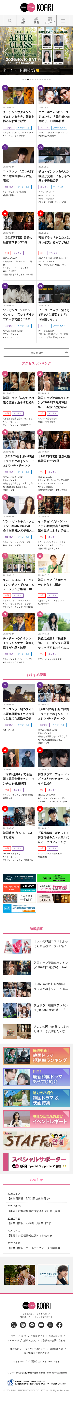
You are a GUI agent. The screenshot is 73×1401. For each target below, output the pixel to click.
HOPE (7, 853)
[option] (19, 1275)
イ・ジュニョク (47, 331)
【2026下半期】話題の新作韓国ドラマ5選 (17, 240)
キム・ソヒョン (11, 542)
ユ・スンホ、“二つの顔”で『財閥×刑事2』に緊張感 (18, 176)
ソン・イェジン (26, 132)
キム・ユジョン (47, 132)
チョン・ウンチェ (12, 795)
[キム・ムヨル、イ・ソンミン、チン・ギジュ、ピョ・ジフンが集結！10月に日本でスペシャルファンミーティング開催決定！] (19, 563)
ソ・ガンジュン (47, 265)
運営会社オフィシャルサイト (45, 1361)
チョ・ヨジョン (47, 198)
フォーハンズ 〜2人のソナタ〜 (53, 801)
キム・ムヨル (25, 600)
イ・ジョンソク (46, 542)
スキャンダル (10, 132)
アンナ (42, 418)
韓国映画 (29, 860)
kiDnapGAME (10, 258)
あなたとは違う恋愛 (49, 258)
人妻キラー (44, 604)
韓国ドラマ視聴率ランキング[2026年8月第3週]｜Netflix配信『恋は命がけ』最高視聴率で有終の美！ (54, 402)
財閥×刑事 (21, 192)
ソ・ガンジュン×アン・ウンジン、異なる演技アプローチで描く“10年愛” (18, 314)
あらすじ (64, 258)
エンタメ (9, 127)
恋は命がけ (52, 418)
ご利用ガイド (37, 1336)
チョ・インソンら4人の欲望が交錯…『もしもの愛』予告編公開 (54, 176)
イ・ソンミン (10, 600)
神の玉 (30, 274)
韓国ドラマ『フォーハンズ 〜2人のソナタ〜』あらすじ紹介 (53, 779)
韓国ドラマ (61, 265)
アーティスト (24, 127)
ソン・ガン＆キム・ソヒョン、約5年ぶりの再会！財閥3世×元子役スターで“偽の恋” (19, 526)
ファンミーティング (13, 607)
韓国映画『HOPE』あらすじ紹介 (18, 835)
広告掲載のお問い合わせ (53, 1340)
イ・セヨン (61, 542)
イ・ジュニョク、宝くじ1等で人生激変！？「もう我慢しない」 (54, 314)
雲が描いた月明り (48, 136)
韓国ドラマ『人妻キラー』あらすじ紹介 (52, 582)
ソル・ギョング (47, 192)
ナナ (23, 136)
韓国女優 (58, 659)
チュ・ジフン (58, 545)
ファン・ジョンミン (13, 860)
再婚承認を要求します (14, 274)
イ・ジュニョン (46, 798)
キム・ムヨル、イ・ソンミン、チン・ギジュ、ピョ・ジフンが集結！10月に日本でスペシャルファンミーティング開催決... (19, 584)
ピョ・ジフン (25, 604)
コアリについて (19, 1336)
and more (36, 352)
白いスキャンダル (12, 545)
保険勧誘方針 (56, 1349)
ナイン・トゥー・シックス (16, 268)
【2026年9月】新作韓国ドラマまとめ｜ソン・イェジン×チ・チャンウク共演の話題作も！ (18, 461)
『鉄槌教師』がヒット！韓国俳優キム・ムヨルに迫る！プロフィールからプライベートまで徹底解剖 (53, 837)
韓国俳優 (43, 857)
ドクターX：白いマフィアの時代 (54, 480)
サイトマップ (20, 1361)
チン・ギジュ (10, 604)
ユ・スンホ (9, 192)
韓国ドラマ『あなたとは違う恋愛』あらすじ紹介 (54, 240)
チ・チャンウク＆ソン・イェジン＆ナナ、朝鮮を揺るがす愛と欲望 (18, 116)
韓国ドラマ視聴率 (47, 422)
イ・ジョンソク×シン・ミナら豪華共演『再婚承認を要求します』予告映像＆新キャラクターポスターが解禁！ (53, 526)
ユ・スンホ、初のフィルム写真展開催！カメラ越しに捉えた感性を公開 (18, 714)
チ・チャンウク (11, 136)
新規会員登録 (55, 1336)
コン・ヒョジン (56, 600)
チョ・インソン (47, 195)
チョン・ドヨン (47, 202)
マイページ (13, 1340)
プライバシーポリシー (34, 1349)
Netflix (42, 795)
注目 (7, 253)
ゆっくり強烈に (11, 271)
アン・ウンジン (47, 261)
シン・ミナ (44, 545)
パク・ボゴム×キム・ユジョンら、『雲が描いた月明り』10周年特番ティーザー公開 (54, 116)
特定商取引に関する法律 (36, 1353)
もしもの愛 (61, 202)
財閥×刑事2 (9, 195)
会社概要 (14, 1349)
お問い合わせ (29, 1340)
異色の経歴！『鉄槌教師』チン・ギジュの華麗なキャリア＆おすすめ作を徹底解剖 (53, 643)
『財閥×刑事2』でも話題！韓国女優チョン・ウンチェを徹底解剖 (18, 779)
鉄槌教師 (29, 607)
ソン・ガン (26, 542)
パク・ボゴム (62, 132)
